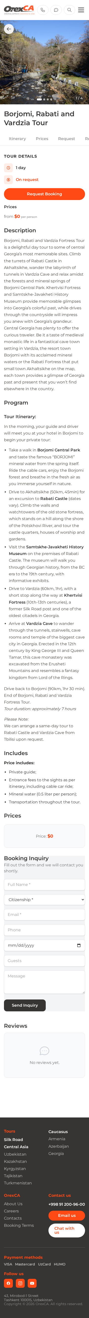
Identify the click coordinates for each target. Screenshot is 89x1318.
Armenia (56, 1139)
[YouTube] (32, 1283)
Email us (67, 1215)
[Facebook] (8, 1283)
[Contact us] (56, 10)
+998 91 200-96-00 (66, 1204)
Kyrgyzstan (15, 1168)
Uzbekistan (15, 1154)
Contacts (13, 1218)
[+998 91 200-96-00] (42, 10)
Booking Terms (19, 1225)
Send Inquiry (25, 1005)
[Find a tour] (69, 10)
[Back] (9, 29)
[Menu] (81, 10)
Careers (11, 1211)
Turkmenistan (18, 1183)
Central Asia (16, 1146)
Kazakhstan (15, 1161)
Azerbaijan (58, 1146)
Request (66, 138)
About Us (13, 1203)
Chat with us (64, 1230)
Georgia (56, 1153)
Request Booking (44, 194)
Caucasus (58, 1131)
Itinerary (17, 138)
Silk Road (13, 1139)
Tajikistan (13, 1175)
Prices (42, 138)
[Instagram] (20, 1283)
